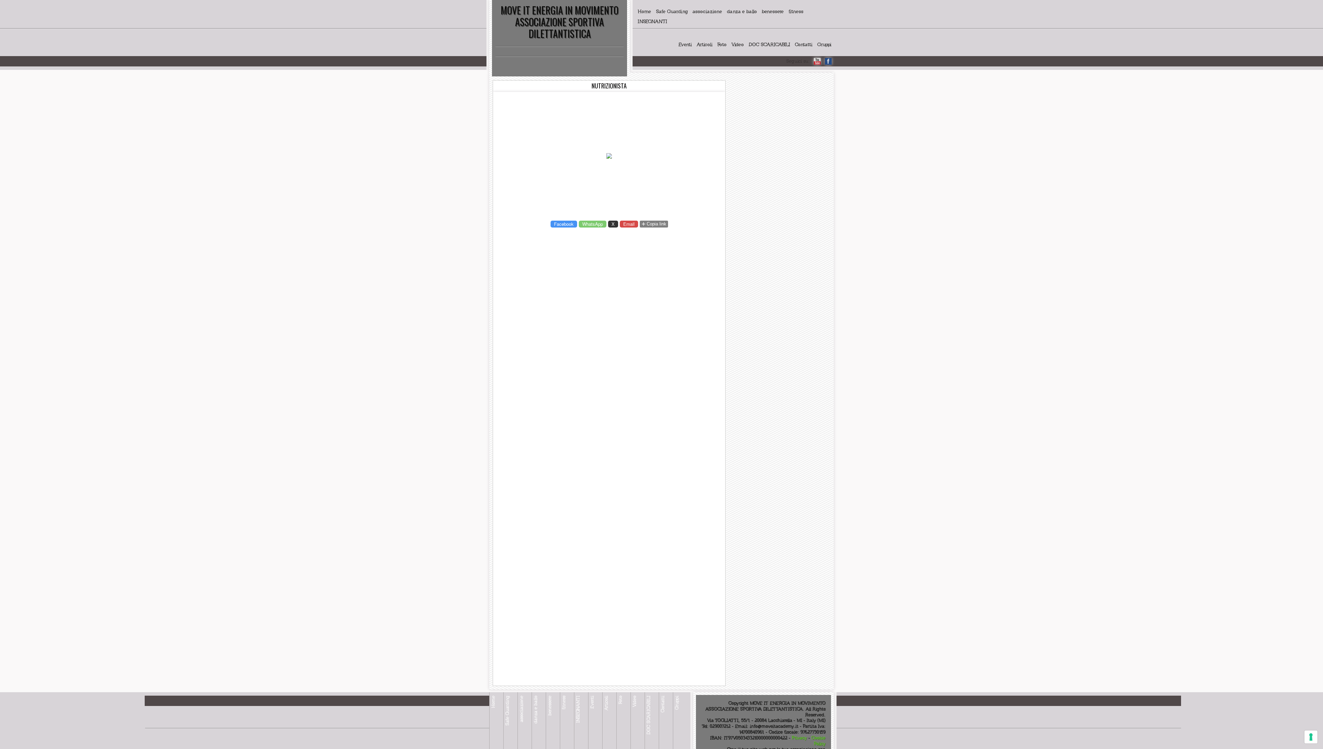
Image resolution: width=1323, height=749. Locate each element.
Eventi (685, 44)
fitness (796, 11)
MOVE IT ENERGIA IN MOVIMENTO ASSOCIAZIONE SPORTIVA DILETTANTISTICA (559, 22)
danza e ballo (742, 11)
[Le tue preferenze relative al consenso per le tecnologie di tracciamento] (1310, 736)
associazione (707, 11)
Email (629, 224)
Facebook (564, 224)
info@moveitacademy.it (774, 726)
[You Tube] (817, 61)
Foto (722, 44)
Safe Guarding (672, 11)
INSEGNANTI (652, 21)
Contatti (803, 44)
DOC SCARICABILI (769, 44)
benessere (773, 11)
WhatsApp (592, 224)
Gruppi (824, 44)
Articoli (704, 44)
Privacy (799, 738)
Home (644, 11)
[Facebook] (828, 61)
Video (737, 44)
